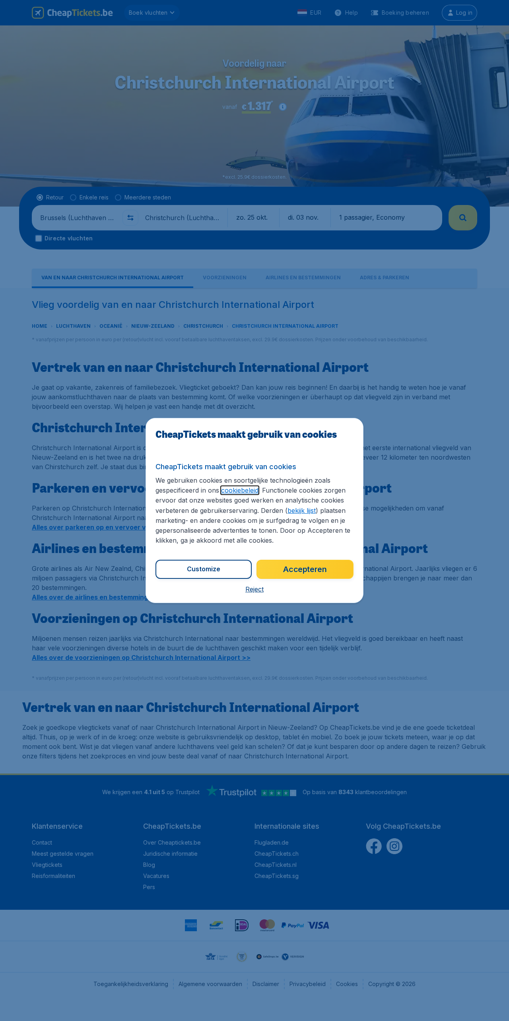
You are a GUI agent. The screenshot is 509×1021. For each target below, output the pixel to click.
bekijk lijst (302, 510)
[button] (254, 589)
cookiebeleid (239, 490)
